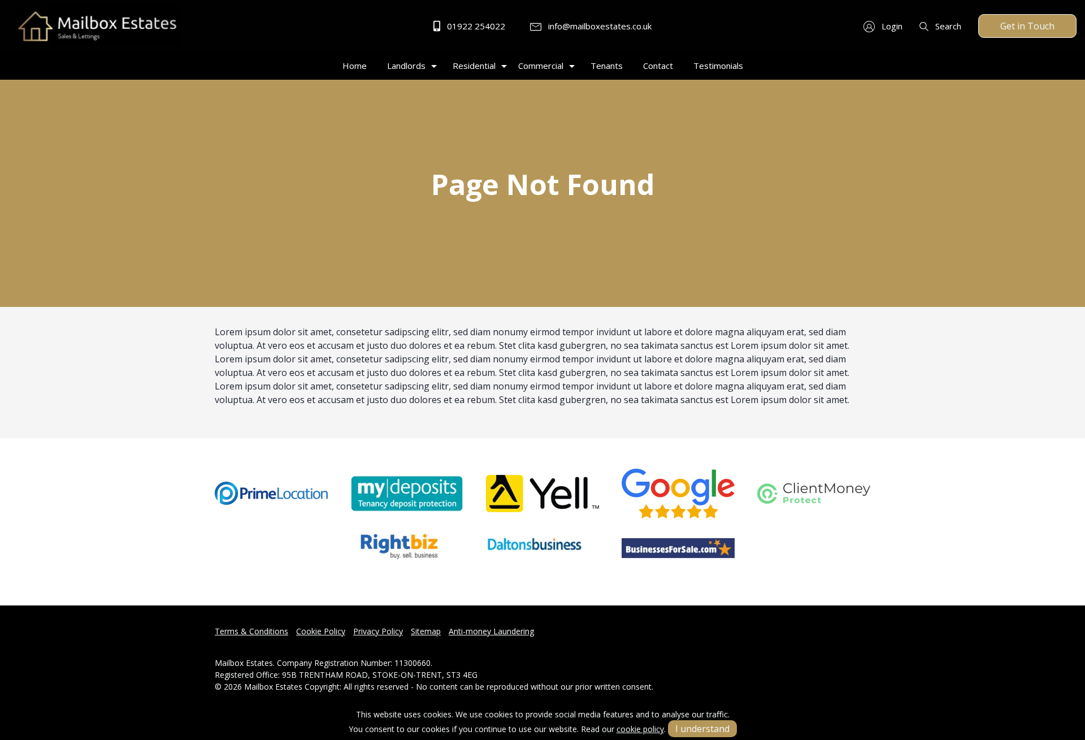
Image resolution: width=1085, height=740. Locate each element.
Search (947, 26)
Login (890, 26)
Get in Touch (1027, 26)
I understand (702, 728)
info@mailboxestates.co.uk (599, 26)
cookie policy (640, 729)
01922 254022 (475, 26)
